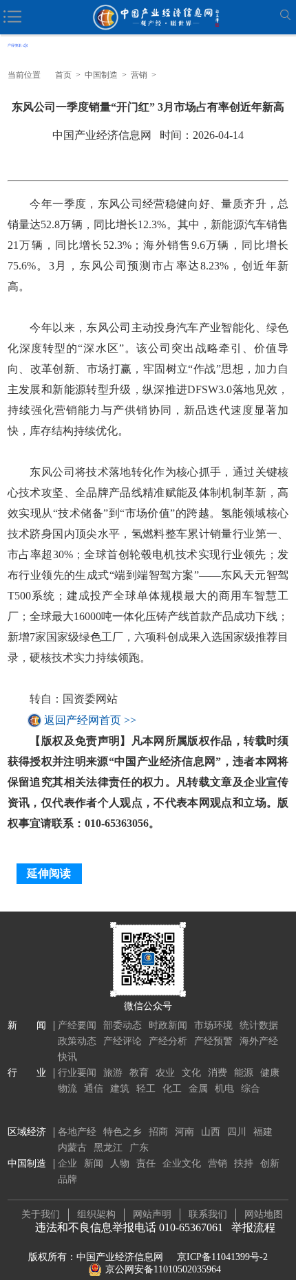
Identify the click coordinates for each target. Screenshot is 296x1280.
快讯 (67, 1057)
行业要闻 (77, 1073)
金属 (198, 1088)
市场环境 (213, 1025)
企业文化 (181, 1163)
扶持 (243, 1163)
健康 (269, 1073)
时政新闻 (168, 1025)
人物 (119, 1163)
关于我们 (40, 1214)
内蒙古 (72, 1148)
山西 (210, 1132)
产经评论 (122, 1041)
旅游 (113, 1073)
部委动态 (122, 1025)
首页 (63, 75)
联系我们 (208, 1214)
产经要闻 (77, 1025)
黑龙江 (108, 1148)
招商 (158, 1132)
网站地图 (263, 1214)
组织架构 (96, 1214)
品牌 (67, 1179)
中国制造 (101, 75)
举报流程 (253, 1227)
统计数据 (259, 1025)
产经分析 (168, 1041)
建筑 (119, 1088)
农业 (165, 1073)
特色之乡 (122, 1132)
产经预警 (213, 1041)
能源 (243, 1073)
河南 (184, 1132)
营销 (139, 75)
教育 (139, 1073)
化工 (172, 1088)
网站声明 (152, 1214)
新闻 (93, 1163)
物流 (67, 1088)
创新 (269, 1163)
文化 (191, 1073)
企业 (67, 1163)
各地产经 (77, 1132)
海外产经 (259, 1041)
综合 (250, 1088)
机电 (224, 1088)
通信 (93, 1088)
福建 (263, 1132)
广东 (139, 1148)
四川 (236, 1132)
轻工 (146, 1088)
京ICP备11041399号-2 (222, 1257)
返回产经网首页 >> (90, 720)
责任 (146, 1163)
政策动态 (77, 1041)
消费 (217, 1073)
